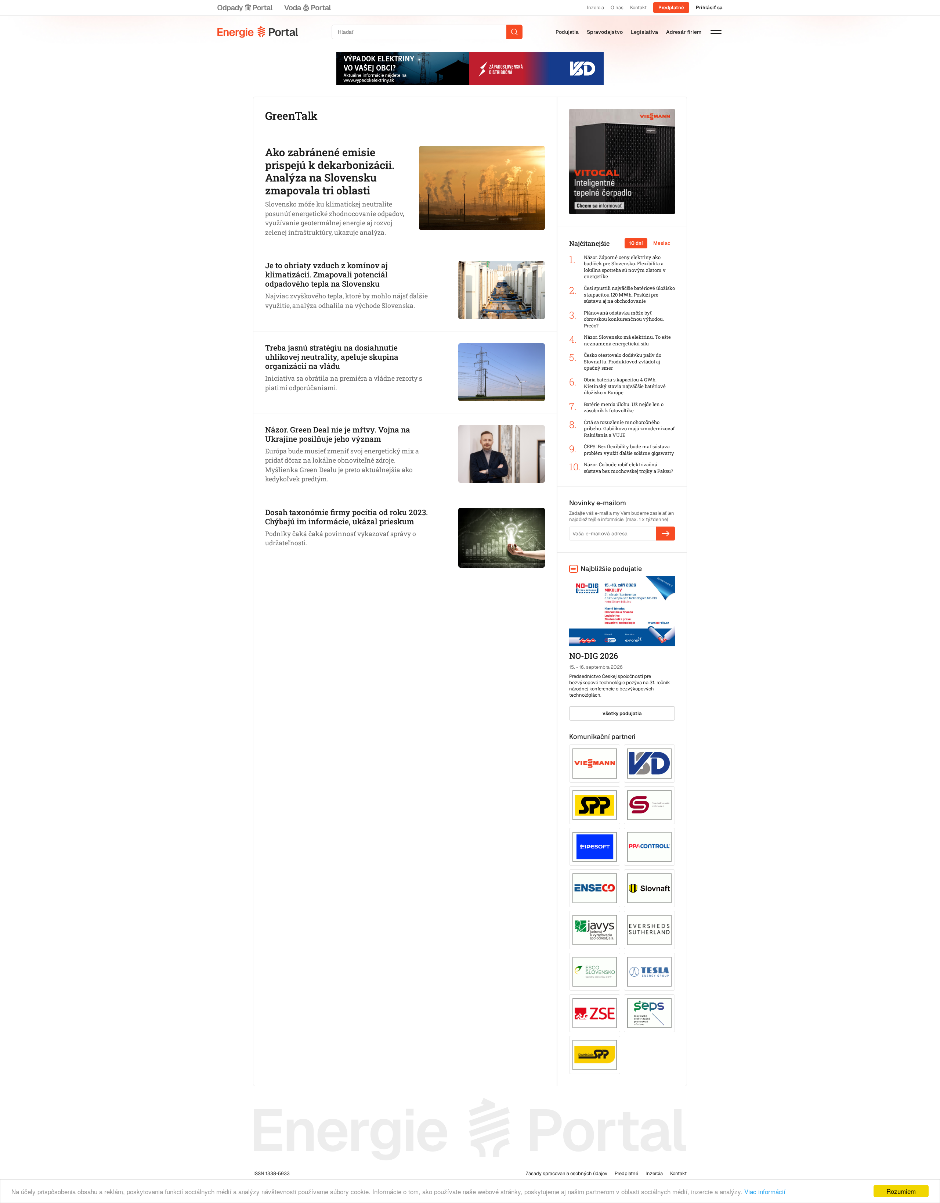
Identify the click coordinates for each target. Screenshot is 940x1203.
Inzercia (595, 7)
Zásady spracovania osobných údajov (566, 1173)
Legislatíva (644, 32)
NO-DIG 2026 (593, 655)
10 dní (636, 243)
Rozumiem (901, 1191)
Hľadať (514, 32)
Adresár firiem (683, 32)
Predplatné (671, 7)
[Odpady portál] (244, 8)
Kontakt (638, 7)
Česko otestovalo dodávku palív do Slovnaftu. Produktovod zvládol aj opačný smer (622, 361)
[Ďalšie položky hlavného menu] (716, 32)
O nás (617, 7)
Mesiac (661, 243)
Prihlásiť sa (709, 7)
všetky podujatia (622, 713)
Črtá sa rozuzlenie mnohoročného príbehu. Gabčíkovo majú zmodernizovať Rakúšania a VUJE (629, 428)
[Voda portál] (307, 8)
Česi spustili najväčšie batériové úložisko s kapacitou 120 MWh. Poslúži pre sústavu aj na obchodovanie (629, 294)
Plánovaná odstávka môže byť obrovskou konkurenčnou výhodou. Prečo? (624, 319)
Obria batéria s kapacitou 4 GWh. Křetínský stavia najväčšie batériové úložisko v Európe (625, 386)
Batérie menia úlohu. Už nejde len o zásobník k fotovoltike (624, 407)
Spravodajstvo (605, 32)
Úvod (257, 32)
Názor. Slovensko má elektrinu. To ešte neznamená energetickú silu (627, 340)
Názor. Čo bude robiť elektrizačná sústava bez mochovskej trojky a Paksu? (628, 468)
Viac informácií (764, 1191)
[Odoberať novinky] (665, 534)
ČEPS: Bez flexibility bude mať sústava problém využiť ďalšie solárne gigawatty (629, 450)
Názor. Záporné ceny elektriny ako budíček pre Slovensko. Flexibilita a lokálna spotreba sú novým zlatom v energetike (625, 267)
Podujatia (567, 32)
